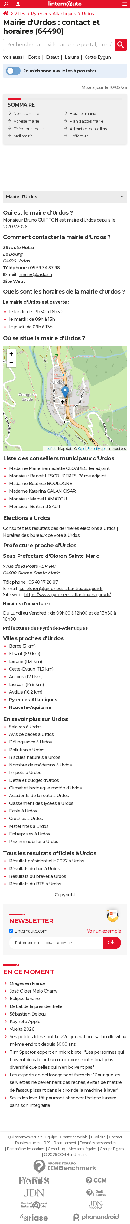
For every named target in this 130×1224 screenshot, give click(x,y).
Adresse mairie (26, 121)
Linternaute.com (30, 931)
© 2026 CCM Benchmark (65, 1155)
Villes (19, 13)
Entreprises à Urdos (29, 834)
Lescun (16, 684)
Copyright (65, 894)
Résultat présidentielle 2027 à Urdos (46, 861)
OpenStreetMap (91, 448)
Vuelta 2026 (22, 1029)
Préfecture (79, 136)
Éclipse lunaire (25, 998)
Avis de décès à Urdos (31, 734)
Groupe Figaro (112, 1149)
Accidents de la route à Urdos (39, 795)
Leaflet (50, 448)
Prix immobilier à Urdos (33, 841)
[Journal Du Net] (34, 1193)
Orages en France (28, 983)
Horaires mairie (83, 113)
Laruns (72, 57)
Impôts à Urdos (25, 772)
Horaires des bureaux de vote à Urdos (41, 535)
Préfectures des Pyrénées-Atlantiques (45, 628)
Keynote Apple (25, 1021)
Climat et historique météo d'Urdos (45, 788)
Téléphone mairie (29, 128)
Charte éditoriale (74, 1137)
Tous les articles (27, 1143)
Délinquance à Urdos (30, 742)
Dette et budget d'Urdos (34, 780)
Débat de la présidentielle (36, 1006)
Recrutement (65, 1143)
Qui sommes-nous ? (25, 1137)
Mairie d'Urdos (21, 196)
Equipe (51, 1137)
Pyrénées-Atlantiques (53, 13)
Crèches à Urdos (26, 818)
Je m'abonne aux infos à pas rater (60, 71)
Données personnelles (98, 1143)
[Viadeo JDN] (96, 1205)
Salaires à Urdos (25, 727)
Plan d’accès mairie (86, 121)
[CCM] (96, 1181)
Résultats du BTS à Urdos (35, 884)
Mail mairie (23, 136)
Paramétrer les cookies (25, 1149)
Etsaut (52, 57)
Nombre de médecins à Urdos (40, 765)
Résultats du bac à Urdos (34, 868)
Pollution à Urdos (26, 750)
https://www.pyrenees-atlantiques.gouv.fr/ (67, 594)
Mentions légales (82, 1149)
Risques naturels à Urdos (34, 757)
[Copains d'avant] (34, 1205)
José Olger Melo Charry (33, 991)
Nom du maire (26, 113)
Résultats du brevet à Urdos (37, 876)
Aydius (16, 692)
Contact (115, 1137)
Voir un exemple (104, 931)
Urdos (88, 13)
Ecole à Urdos (23, 811)
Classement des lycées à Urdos (41, 803)
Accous (16, 676)
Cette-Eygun (98, 57)
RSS (47, 1143)
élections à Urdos (98, 528)
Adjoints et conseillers (88, 128)
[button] (65, 392)
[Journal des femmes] (34, 1181)
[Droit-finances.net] (96, 1193)
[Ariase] (34, 1217)
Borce (34, 57)
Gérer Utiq (56, 1149)
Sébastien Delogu (28, 1014)
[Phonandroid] (96, 1217)
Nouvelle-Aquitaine (30, 707)
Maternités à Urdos (28, 826)
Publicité (98, 1137)
